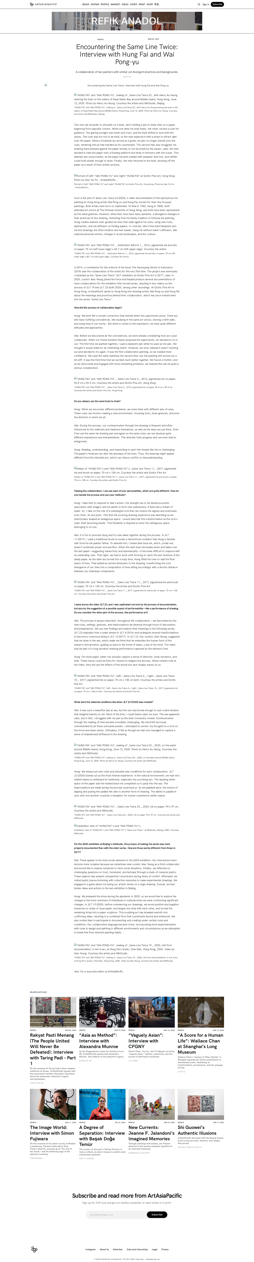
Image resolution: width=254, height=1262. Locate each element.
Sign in (206, 4)
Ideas (125, 4)
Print (142, 4)
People (105, 4)
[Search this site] (199, 4)
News (85, 4)
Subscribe (217, 4)
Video (133, 4)
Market (115, 4)
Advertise (117, 1249)
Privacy (165, 1249)
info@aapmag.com (153, 1259)
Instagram (91, 1249)
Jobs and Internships (137, 1249)
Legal (154, 1249)
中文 (156, 4)
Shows (95, 4)
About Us (104, 1249)
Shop (150, 4)
